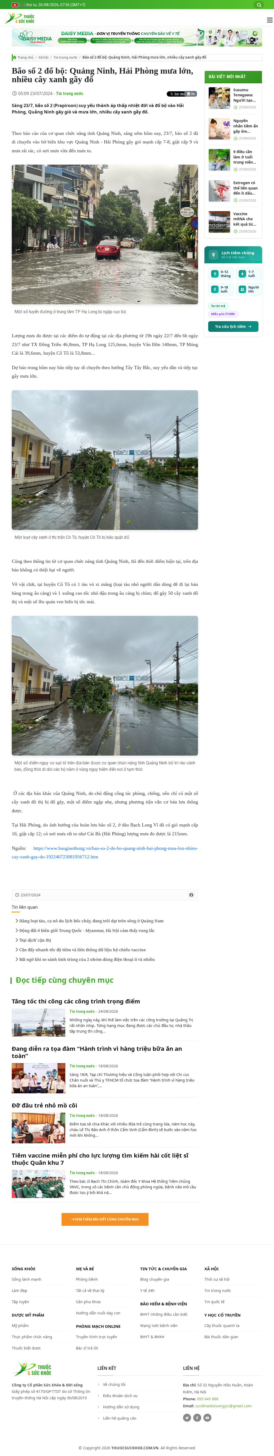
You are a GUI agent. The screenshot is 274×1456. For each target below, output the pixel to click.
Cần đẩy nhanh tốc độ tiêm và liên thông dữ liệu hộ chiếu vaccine (82, 950)
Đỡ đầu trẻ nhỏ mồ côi (44, 1105)
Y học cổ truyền (222, 1315)
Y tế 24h (147, 1290)
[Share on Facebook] (191, 894)
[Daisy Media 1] (137, 37)
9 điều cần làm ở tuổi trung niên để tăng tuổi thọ (244, 157)
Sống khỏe (23, 1268)
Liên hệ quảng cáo (119, 1418)
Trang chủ (25, 57)
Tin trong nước (65, 57)
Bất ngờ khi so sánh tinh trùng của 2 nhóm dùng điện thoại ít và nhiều (87, 959)
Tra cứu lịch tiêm (230, 326)
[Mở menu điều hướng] (267, 20)
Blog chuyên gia (154, 1279)
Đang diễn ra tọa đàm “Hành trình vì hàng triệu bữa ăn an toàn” (97, 1051)
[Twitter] (187, 1418)
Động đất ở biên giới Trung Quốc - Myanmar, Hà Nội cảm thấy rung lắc (87, 930)
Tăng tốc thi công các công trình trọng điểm (76, 1001)
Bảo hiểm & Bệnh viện (163, 1303)
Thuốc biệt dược (26, 1348)
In (193, 94)
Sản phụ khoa (88, 1301)
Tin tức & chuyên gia (163, 1268)
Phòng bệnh (87, 1279)
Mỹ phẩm (20, 1325)
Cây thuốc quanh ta (221, 1325)
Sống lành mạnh (26, 1279)
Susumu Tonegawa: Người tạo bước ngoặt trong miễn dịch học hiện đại (245, 95)
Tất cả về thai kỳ (90, 1290)
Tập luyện (20, 1301)
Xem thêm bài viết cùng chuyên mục (107, 1219)
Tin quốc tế (214, 1301)
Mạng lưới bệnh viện (159, 1325)
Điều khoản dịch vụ (120, 1395)
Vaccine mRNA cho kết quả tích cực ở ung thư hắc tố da (244, 219)
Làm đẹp (19, 1290)
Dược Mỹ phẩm (28, 1315)
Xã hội (43, 57)
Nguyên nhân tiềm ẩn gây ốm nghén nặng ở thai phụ (245, 126)
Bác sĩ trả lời (87, 1348)
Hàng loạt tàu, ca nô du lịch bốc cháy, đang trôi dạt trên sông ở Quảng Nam (91, 921)
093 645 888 (207, 1398)
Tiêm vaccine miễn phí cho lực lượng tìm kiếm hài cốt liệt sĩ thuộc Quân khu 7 (100, 1158)
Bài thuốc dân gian (221, 1336)
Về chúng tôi (114, 1384)
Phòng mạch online (98, 1326)
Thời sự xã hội (217, 1279)
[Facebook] (197, 1418)
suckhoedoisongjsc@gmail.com (223, 1405)
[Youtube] (207, 1418)
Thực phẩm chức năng (32, 1336)
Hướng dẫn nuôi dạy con (98, 1312)
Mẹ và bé (85, 1268)
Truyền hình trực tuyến (96, 1336)
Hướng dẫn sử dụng (121, 1406)
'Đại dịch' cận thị (35, 940)
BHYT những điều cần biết (163, 1314)
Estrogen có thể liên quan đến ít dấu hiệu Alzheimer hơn (245, 188)
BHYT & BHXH (152, 1336)
